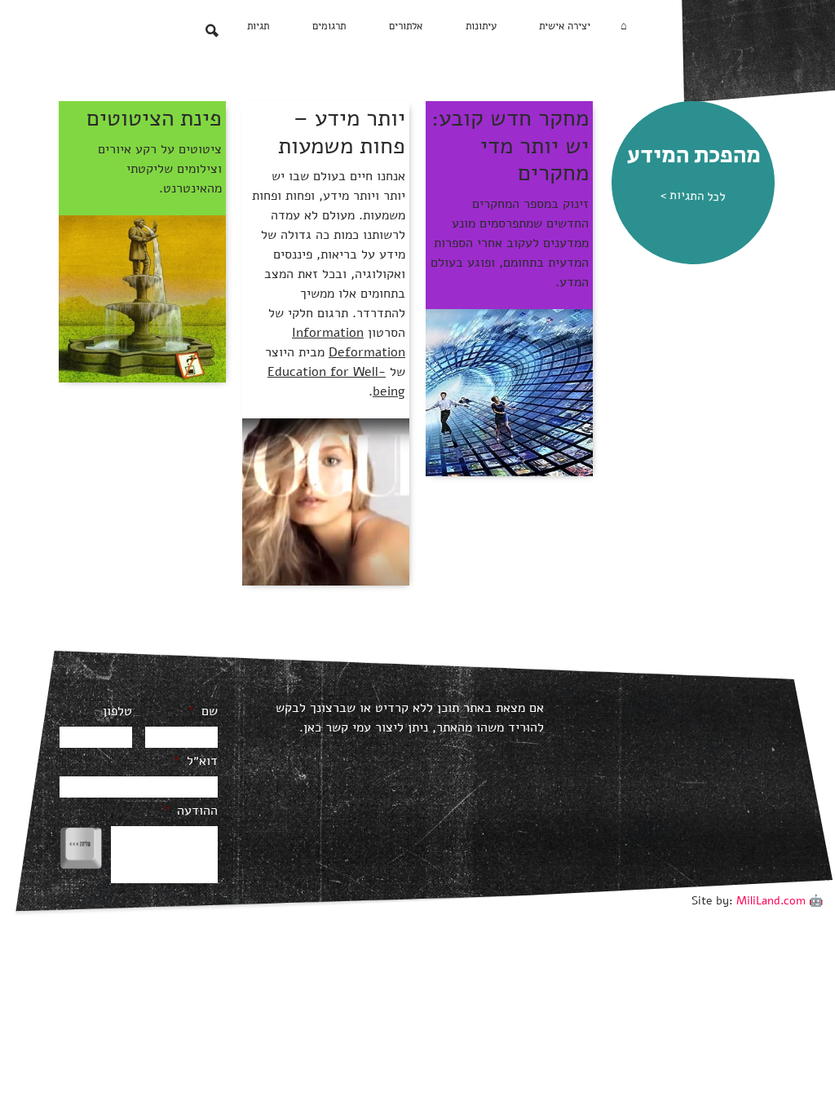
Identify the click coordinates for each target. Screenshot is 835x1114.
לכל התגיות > (692, 195)
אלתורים (405, 26)
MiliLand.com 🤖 (779, 900)
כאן (312, 727)
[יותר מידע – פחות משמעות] (325, 502)
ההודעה (190, 811)
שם (203, 711)
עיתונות (481, 26)
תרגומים (329, 26)
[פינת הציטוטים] (142, 298)
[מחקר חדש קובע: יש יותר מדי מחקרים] (509, 391)
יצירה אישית (564, 26)
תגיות (258, 26)
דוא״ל (195, 761)
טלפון (117, 711)
